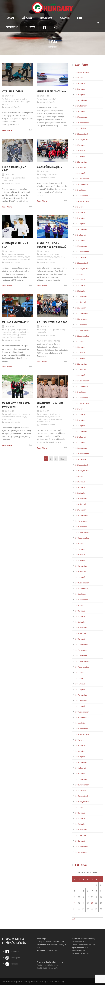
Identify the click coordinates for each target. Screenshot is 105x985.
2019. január (80, 577)
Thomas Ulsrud (43, 421)
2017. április (80, 689)
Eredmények (12, 27)
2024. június (80, 212)
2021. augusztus (82, 403)
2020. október (81, 459)
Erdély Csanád (8, 180)
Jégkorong (9, 178)
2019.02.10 (9, 411)
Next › (62, 459)
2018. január (80, 639)
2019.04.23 (44, 251)
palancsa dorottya (44, 257)
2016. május (80, 751)
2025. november (82, 122)
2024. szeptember (82, 195)
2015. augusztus (82, 801)
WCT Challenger (11, 414)
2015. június (80, 813)
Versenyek (65, 17)
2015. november (82, 785)
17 (74, 903)
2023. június (80, 280)
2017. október (81, 655)
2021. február (81, 437)
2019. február (81, 571)
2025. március (81, 162)
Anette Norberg (43, 419)
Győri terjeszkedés (12, 91)
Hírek (79, 17)
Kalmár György (43, 416)
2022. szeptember (82, 330)
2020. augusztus (82, 470)
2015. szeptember (82, 796)
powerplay (6, 332)
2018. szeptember (82, 599)
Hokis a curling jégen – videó (15, 168)
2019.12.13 (9, 174)
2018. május (80, 616)
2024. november (82, 184)
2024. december (82, 179)
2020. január (80, 510)
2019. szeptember (82, 532)
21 (92, 903)
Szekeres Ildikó (16, 337)
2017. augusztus (82, 667)
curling (18, 99)
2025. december (82, 117)
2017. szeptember (82, 661)
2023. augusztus (82, 268)
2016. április (80, 756)
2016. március (81, 762)
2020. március (81, 498)
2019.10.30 (44, 171)
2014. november (82, 852)
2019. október (81, 526)
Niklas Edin (56, 414)
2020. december (82, 448)
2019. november (82, 521)
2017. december (82, 644)
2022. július (79, 341)
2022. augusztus (82, 336)
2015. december (82, 779)
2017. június (80, 678)
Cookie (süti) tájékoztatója (48, 968)
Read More (7, 130)
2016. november (82, 717)
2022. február (81, 369)
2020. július (79, 476)
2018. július (79, 605)
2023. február (81, 302)
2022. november (82, 319)
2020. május (80, 487)
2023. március (81, 296)
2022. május (80, 352)
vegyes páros (58, 257)
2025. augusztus (82, 139)
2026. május (80, 89)
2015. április (80, 824)
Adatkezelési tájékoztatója (48, 965)
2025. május (80, 150)
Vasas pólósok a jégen (49, 167)
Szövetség (27, 17)
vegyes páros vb (15, 259)
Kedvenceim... (56, 416)
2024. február (81, 235)
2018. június (80, 611)
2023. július (79, 274)
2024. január (80, 240)
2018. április (80, 622)
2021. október (81, 392)
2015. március (81, 829)
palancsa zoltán (16, 257)
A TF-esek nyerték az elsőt (52, 322)
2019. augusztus (82, 538)
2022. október (81, 324)
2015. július (79, 807)
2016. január (80, 773)
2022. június (80, 347)
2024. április (80, 223)
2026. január (80, 111)
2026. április (80, 94)
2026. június (80, 83)
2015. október (81, 790)
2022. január (80, 375)
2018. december (82, 583)
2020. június (80, 482)
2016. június (80, 745)
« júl (73, 919)
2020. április (80, 493)
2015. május (80, 818)
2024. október (81, 190)
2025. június (80, 145)
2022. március (81, 364)
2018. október (81, 594)
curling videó (45, 99)
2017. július (79, 672)
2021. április (80, 425)
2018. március (81, 627)
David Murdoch (57, 419)
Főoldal (10, 17)
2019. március (81, 566)
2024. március (81, 229)
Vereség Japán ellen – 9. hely (15, 245)
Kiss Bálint (21, 101)
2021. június (80, 414)
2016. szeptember (82, 728)
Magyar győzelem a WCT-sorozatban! (16, 405)
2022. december (82, 313)
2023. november (82, 251)
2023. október (81, 257)
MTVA (54, 99)
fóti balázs (12, 101)
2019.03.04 (44, 326)
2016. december (82, 712)
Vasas (54, 174)
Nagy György (10, 329)
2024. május (80, 218)
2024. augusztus (82, 201)
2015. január (80, 841)
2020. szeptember (82, 465)
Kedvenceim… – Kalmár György (50, 405)
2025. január (80, 173)
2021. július (79, 409)
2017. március (81, 695)
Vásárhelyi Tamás (12, 107)
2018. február (81, 633)
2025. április (80, 156)
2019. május (80, 554)
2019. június (80, 549)
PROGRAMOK (46, 17)
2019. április (80, 560)
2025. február (81, 167)
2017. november (82, 650)
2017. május (80, 684)
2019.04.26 (9, 251)
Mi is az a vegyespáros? (15, 322)
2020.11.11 (44, 96)
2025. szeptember (82, 134)
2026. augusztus (82, 72)
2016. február (81, 768)
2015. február (81, 835)
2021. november (82, 386)
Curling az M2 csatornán (51, 91)
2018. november (82, 588)
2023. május (80, 285)
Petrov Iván (10, 99)
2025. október (81, 128)
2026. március (81, 100)
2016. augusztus (82, 734)
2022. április (80, 358)
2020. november (82, 453)
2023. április (80, 291)
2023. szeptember (82, 263)
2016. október (81, 723)
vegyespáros (22, 329)
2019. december (82, 515)
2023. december (82, 246)
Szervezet (30, 27)
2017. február (81, 700)
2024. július (79, 207)
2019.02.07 (44, 411)
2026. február (81, 106)
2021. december (82, 381)
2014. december (82, 846)
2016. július (79, 740)
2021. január (80, 442)
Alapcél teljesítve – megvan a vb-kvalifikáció (51, 245)
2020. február (81, 504)
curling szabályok (19, 332)
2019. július (79, 543)
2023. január (80, 308)
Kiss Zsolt (26, 259)
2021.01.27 (9, 96)
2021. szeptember (82, 397)
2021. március (81, 431)
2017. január (80, 706)
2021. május (80, 420)
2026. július (79, 78)
